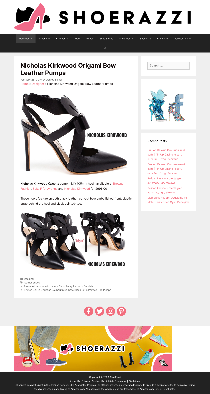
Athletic (43, 38)
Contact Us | (98, 381)
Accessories (181, 38)
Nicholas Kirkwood (77, 188)
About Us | (75, 381)
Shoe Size (145, 38)
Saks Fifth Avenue (45, 188)
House (89, 38)
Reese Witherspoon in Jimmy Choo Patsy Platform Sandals (58, 286)
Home (24, 84)
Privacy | (86, 381)
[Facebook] (88, 311)
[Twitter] (99, 311)
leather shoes (32, 282)
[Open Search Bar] (104, 48)
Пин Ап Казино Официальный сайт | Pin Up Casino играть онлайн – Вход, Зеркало (166, 155)
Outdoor (60, 38)
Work (77, 38)
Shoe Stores (106, 38)
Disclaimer (134, 381)
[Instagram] (110, 311)
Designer (24, 38)
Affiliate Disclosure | (117, 381)
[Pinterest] (121, 311)
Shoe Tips (124, 38)
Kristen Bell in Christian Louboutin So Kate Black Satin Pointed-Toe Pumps (67, 289)
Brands (161, 38)
